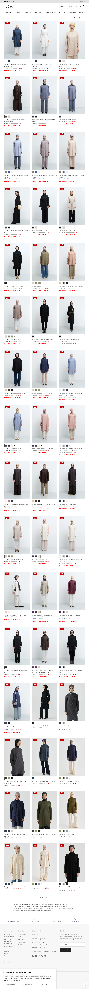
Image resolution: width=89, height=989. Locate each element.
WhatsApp (35, 934)
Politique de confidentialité (11, 980)
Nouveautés (8, 12)
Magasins (81, 12)
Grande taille (27, 12)
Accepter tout (27, 985)
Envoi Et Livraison (9, 946)
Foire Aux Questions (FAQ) (7, 958)
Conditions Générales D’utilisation (8, 941)
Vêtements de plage (50, 12)
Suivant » (47, 898)
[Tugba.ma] (8, 6)
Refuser (44, 985)
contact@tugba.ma (38, 939)
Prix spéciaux (72, 12)
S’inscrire (65, 950)
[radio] (5, 61)
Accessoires (62, 12)
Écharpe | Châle (38, 12)
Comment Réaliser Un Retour (7, 951)
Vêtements (18, 12)
